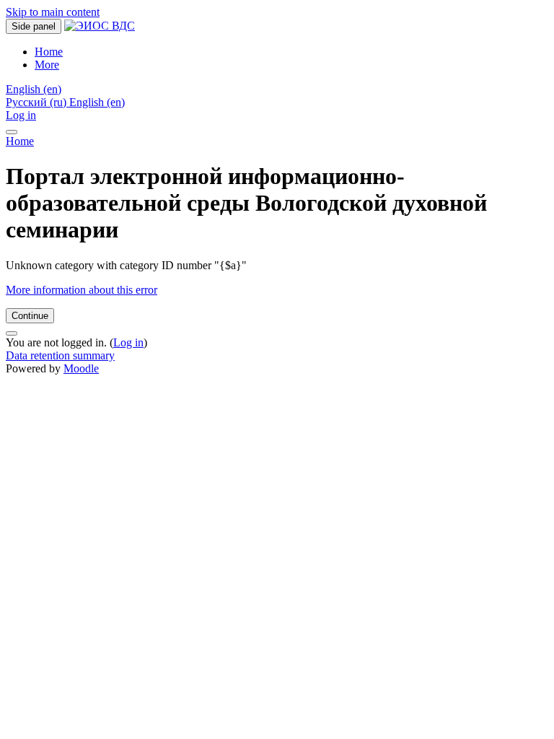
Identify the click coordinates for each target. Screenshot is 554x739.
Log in (21, 115)
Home (20, 141)
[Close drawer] (11, 132)
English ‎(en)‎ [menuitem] (97, 102)
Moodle (81, 368)
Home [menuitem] (49, 51)
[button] (33, 89)
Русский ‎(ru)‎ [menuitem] (37, 102)
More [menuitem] (47, 64)
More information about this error (81, 290)
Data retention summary (60, 355)
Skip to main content (53, 12)
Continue (30, 315)
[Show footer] (11, 333)
